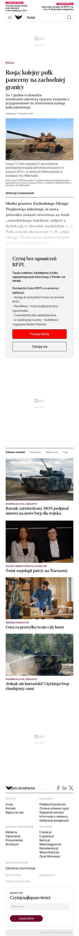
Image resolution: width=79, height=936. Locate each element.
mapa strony (13, 875)
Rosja (10, 62)
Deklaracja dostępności (54, 820)
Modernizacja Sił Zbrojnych (21, 504)
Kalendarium (47, 875)
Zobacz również (15, 452)
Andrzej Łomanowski (20, 193)
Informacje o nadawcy (54, 816)
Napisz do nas (14, 812)
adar (31, 18)
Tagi (65, 452)
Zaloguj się (39, 346)
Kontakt (11, 808)
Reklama (11, 832)
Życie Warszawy (50, 856)
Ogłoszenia (13, 836)
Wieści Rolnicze (49, 852)
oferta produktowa (18, 881)
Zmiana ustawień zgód (54, 808)
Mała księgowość (50, 844)
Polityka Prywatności (53, 804)
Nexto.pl (45, 840)
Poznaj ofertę (39, 334)
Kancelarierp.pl (49, 848)
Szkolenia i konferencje (20, 868)
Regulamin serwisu (52, 812)
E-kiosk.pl (45, 832)
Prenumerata (14, 840)
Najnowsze (52, 452)
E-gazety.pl (47, 836)
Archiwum (12, 844)
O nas (9, 804)
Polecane (35, 452)
